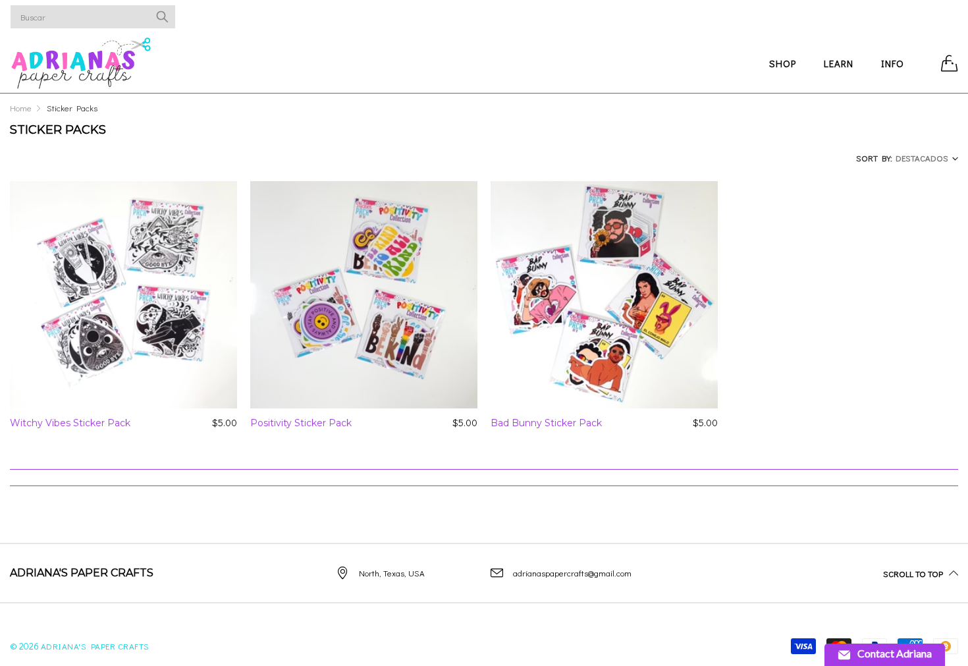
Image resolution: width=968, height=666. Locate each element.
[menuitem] (782, 63)
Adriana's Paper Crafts (95, 646)
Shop (782, 63)
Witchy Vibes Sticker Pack (70, 423)
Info (892, 63)
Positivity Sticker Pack (301, 423)
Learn (838, 63)
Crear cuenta (906, 16)
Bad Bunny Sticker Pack (546, 423)
